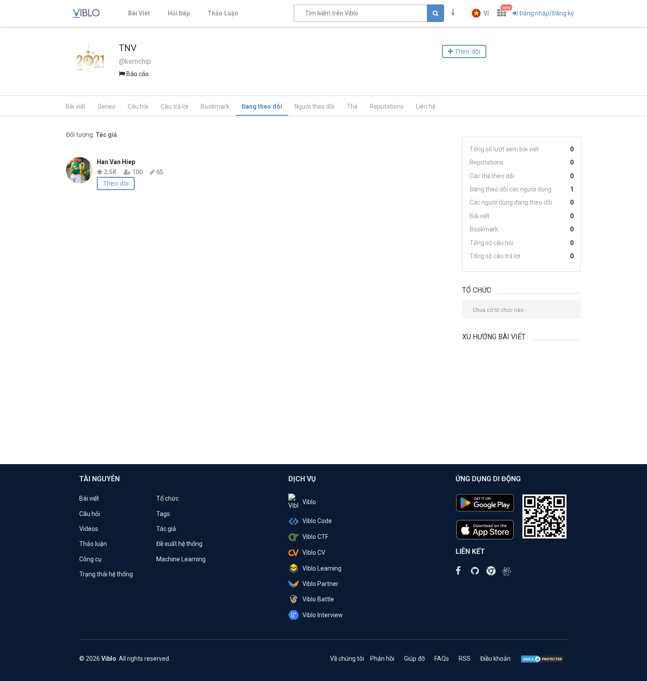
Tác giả (166, 528)
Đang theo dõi (262, 106)
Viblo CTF (315, 536)
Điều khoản (495, 658)
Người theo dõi (314, 106)
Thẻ (352, 106)
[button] (480, 13)
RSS (465, 658)
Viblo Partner (320, 583)
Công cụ (90, 559)
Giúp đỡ (414, 658)
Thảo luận (93, 543)
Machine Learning (181, 559)
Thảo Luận (222, 13)
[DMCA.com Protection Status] (542, 658)
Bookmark (215, 106)
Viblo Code (317, 520)
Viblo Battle (318, 599)
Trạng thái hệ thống (106, 574)
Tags (163, 513)
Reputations (387, 106)
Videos (88, 528)
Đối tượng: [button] (91, 134)
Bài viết (75, 106)
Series (106, 106)
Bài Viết (139, 13)
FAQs (441, 658)
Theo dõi (116, 183)
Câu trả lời (174, 106)
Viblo (309, 501)
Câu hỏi (138, 106)
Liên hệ (425, 106)
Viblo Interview (322, 615)
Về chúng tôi (347, 658)
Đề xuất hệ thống (179, 543)
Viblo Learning (322, 568)
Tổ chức (167, 498)
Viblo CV (313, 552)
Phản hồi (382, 658)
